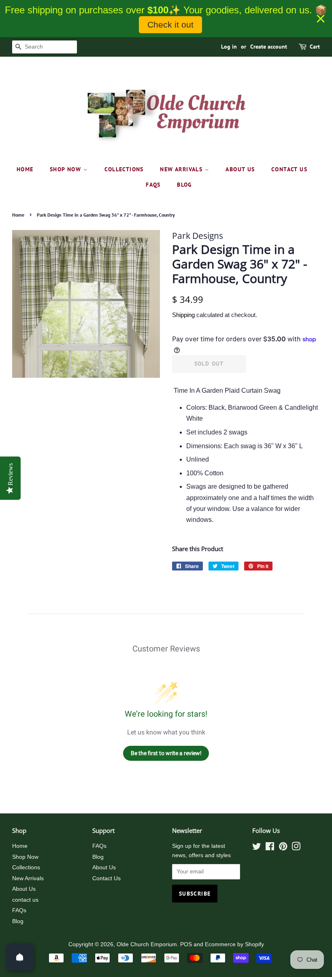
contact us (289, 169)
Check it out (170, 24)
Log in (229, 46)
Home (25, 169)
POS (186, 944)
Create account (268, 46)
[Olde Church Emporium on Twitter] (256, 848)
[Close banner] (320, 18)
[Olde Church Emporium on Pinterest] (283, 848)
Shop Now (66, 169)
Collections (124, 169)
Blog (184, 184)
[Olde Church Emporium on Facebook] (270, 848)
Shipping (183, 314)
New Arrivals (182, 169)
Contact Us (106, 878)
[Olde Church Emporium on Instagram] (296, 848)
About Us (240, 169)
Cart (315, 46)
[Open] (20, 957)
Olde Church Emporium (147, 944)
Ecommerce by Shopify (234, 944)
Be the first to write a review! (166, 753)
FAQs (153, 184)
